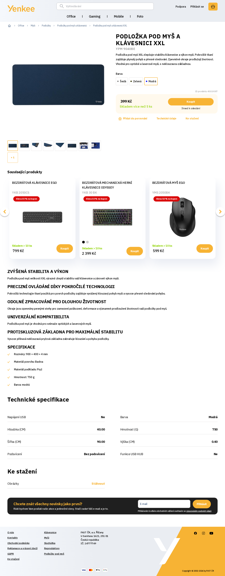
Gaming (94, 16)
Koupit (191, 101)
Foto (140, 16)
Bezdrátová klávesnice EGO (34, 183)
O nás (10, 532)
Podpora (181, 6)
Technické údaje (166, 118)
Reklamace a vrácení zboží (22, 548)
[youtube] (211, 533)
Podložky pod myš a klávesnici (72, 25)
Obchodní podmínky (18, 543)
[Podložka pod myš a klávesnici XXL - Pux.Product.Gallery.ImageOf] (13, 146)
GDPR (10, 553)
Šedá (123, 81)
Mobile (119, 16)
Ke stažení (192, 118)
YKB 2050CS (20, 192)
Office (71, 16)
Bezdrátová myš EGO (168, 183)
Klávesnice (50, 532)
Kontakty (12, 537)
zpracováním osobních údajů (198, 511)
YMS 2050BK (161, 192)
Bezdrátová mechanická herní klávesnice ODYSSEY (107, 185)
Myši (33, 25)
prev (4, 211)
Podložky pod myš (54, 553)
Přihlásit (202, 504)
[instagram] (203, 533)
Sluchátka (49, 543)
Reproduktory (52, 548)
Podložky (46, 25)
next (220, 211)
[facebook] (195, 533)
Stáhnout (98, 484)
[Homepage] (21, 12)
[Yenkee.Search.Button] (62, 6)
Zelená (137, 81)
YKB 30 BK (89, 192)
